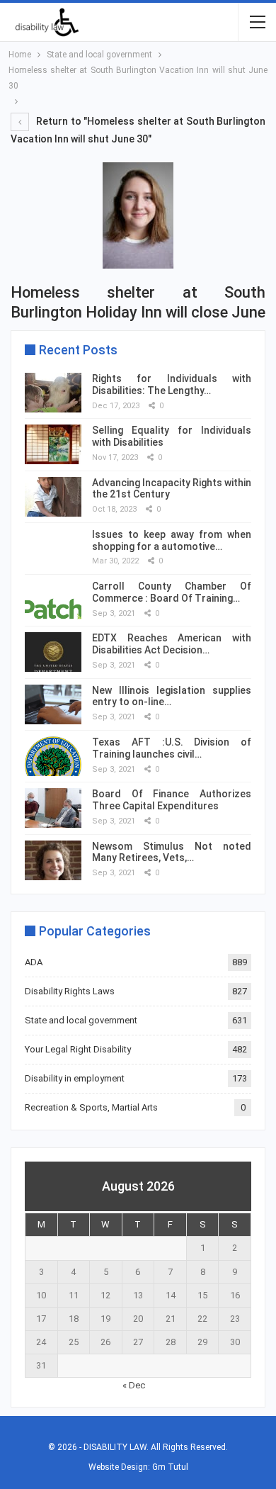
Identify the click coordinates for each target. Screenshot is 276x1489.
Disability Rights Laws (70, 991)
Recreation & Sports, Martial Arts (91, 1107)
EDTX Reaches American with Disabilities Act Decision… (171, 644)
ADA (33, 962)
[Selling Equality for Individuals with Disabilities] (53, 444)
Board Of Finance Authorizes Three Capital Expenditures (171, 799)
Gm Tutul (170, 1467)
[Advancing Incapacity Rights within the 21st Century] (53, 497)
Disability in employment (75, 1078)
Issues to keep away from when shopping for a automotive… (171, 540)
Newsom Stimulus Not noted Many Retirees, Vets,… (171, 852)
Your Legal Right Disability (78, 1049)
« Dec (133, 1385)
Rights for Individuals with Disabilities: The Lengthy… (171, 384)
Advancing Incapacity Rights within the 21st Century (171, 488)
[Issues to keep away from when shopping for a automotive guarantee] (53, 548)
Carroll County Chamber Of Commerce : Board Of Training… (171, 592)
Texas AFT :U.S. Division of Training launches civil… (171, 748)
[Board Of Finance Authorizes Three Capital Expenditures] (53, 808)
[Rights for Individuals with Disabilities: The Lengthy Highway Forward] (53, 392)
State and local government (81, 1020)
